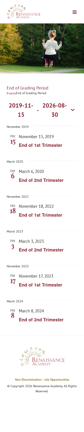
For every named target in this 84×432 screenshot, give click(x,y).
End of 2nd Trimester (41, 180)
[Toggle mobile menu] (75, 12)
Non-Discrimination (28, 380)
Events (11, 93)
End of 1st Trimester (40, 145)
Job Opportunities (57, 380)
